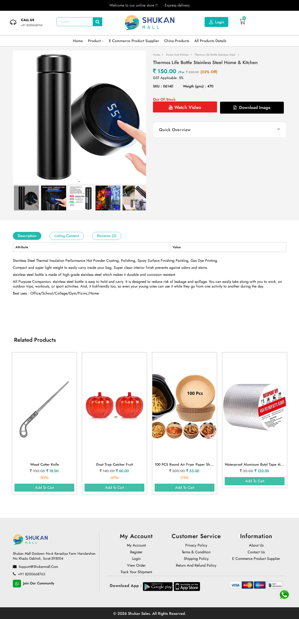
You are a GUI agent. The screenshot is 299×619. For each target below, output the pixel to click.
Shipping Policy (196, 559)
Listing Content (66, 235)
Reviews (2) (106, 235)
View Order (136, 566)
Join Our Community (38, 583)
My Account (136, 546)
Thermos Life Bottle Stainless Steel (215, 55)
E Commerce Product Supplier (134, 40)
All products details (210, 40)
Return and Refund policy (196, 566)
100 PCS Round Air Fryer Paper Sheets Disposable (194, 464)
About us (256, 546)
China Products (176, 40)
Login (219, 22)
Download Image (254, 107)
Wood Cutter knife (44, 464)
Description (27, 235)
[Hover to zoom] (79, 117)
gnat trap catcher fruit (114, 464)
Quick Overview (175, 130)
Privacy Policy (196, 546)
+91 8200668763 (31, 574)
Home (78, 40)
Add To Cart (44, 487)
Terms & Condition (196, 553)
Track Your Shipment (136, 572)
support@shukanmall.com (38, 567)
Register (136, 553)
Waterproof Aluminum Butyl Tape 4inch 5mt (259, 464)
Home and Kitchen (177, 55)
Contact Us (256, 553)
